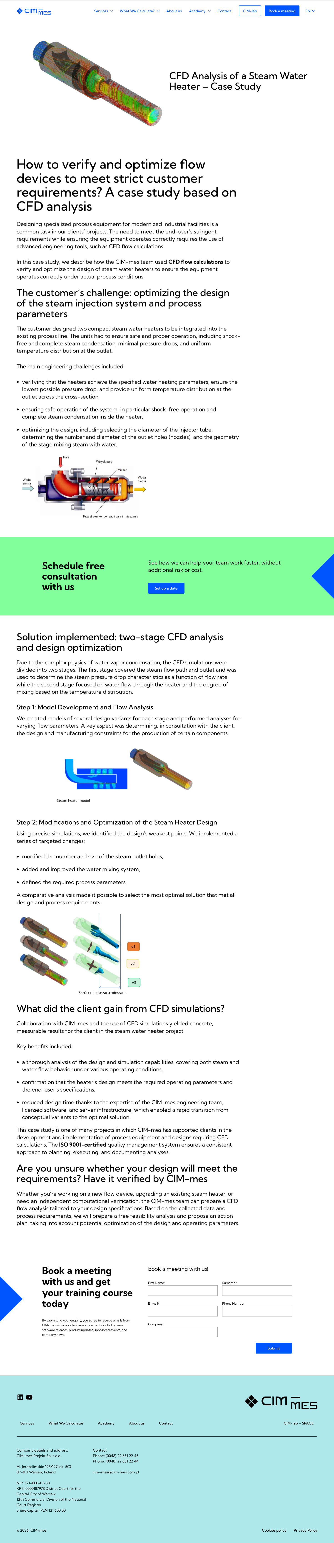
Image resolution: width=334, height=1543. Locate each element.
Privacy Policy (305, 1530)
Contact (224, 11)
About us (174, 11)
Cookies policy (274, 1530)
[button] (166, 587)
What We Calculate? (137, 11)
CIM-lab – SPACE (299, 1423)
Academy (197, 11)
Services (101, 11)
